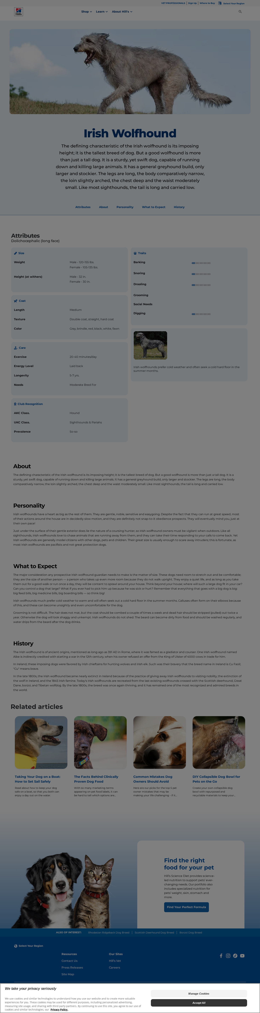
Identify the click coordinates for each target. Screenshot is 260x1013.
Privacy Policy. (59, 1009)
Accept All (198, 1002)
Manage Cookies (198, 993)
